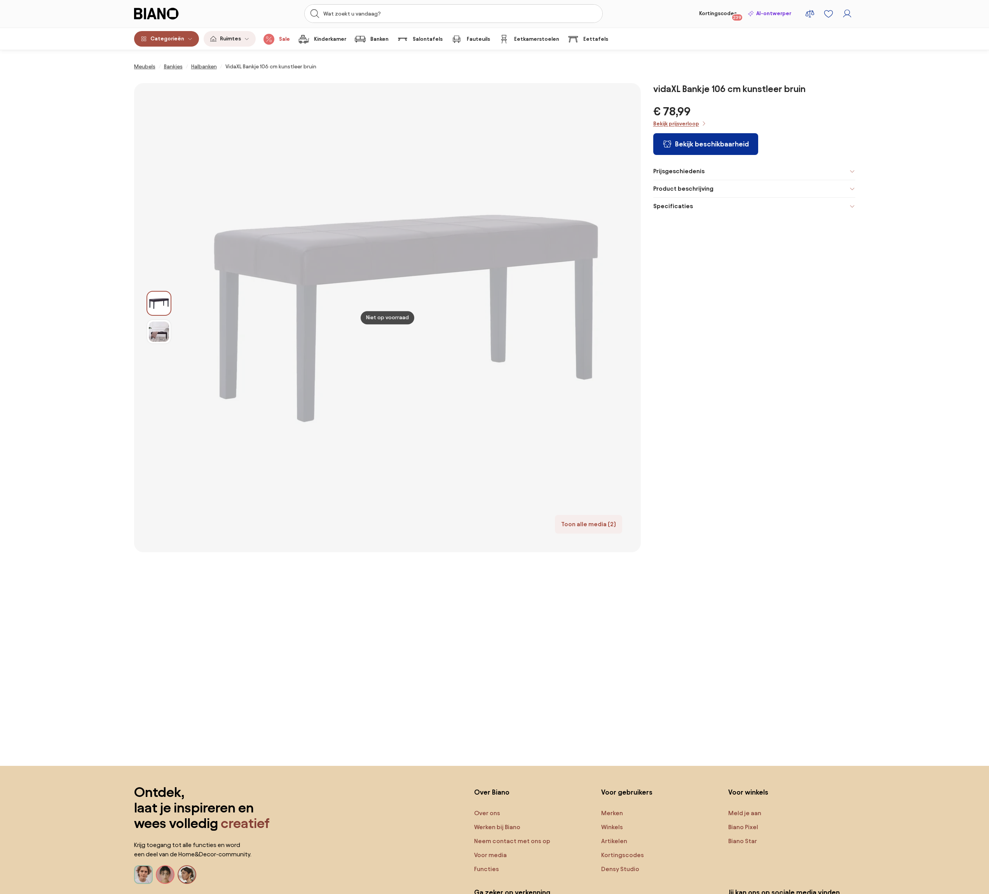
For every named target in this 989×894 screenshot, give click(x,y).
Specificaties (673, 206)
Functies (486, 869)
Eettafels (595, 39)
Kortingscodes (720, 15)
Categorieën (167, 39)
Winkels (612, 827)
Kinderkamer (330, 39)
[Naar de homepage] (173, 13)
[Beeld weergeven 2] (159, 331)
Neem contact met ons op (512, 841)
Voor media (490, 855)
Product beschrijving (683, 188)
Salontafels (428, 39)
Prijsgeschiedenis (679, 171)
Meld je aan (744, 813)
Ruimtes (230, 39)
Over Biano (491, 792)
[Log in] (847, 13)
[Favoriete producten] (828, 13)
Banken (379, 39)
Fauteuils (478, 39)
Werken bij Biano (497, 827)
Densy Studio (620, 869)
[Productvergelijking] (810, 13)
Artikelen (614, 841)
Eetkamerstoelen (536, 39)
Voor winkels (748, 792)
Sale (284, 39)
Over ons (487, 813)
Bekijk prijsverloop (676, 124)
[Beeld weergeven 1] (159, 303)
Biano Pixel (743, 827)
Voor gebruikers (626, 792)
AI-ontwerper (773, 13)
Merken (612, 813)
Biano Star (742, 841)
